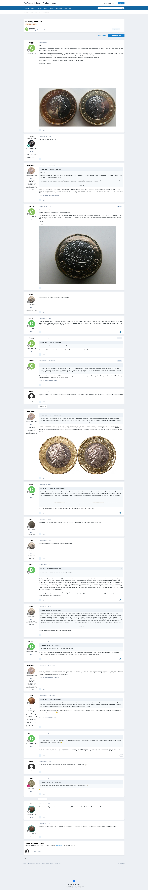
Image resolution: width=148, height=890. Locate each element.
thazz (56, 782)
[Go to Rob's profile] (31, 783)
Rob (31, 778)
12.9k (32, 791)
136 (32, 817)
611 (32, 708)
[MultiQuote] (40, 130)
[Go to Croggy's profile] (26, 29)
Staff (31, 12)
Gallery (52, 8)
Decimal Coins (43, 30)
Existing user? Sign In (110, 3)
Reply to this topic (116, 35)
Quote (44, 130)
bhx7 (31, 695)
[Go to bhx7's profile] (31, 700)
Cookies (77, 884)
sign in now (59, 845)
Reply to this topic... (38, 851)
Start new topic (102, 35)
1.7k (32, 331)
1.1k (32, 151)
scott (31, 519)
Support (39, 8)
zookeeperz (31, 165)
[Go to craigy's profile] (31, 299)
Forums (26, 12)
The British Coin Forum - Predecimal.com (40, 3)
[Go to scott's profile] (31, 524)
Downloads (59, 8)
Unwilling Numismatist (31, 137)
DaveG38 (31, 318)
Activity (33, 8)
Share (109, 29)
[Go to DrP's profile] (31, 809)
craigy (31, 294)
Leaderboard (68, 8)
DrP (31, 804)
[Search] (122, 8)
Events (45, 8)
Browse (27, 8)
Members (37, 12)
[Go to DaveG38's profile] (31, 323)
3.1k (32, 532)
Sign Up (121, 3)
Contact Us (71, 884)
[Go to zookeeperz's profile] (31, 170)
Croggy (33, 28)
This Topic (116, 8)
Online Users (46, 12)
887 (32, 307)
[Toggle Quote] (41, 169)
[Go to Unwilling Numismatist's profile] (31, 143)
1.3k (32, 178)
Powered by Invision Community (74, 887)
